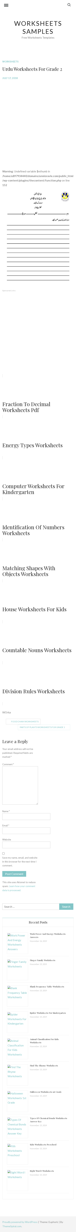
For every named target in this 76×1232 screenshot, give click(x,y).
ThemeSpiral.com (11, 1226)
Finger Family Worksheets (42, 960)
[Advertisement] (38, 122)
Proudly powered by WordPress (20, 1221)
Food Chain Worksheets (25, 721)
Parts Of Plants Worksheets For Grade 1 (42, 727)
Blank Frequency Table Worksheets (47, 986)
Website (6, 839)
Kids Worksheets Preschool (43, 1144)
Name (6, 811)
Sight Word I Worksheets (42, 1170)
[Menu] (6, 6)
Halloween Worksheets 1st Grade (46, 1091)
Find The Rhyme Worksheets (44, 1065)
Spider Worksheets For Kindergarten (48, 1012)
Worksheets (10, 61)
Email (5, 825)
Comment (8, 764)
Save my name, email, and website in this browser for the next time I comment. (19, 861)
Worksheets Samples (38, 27)
